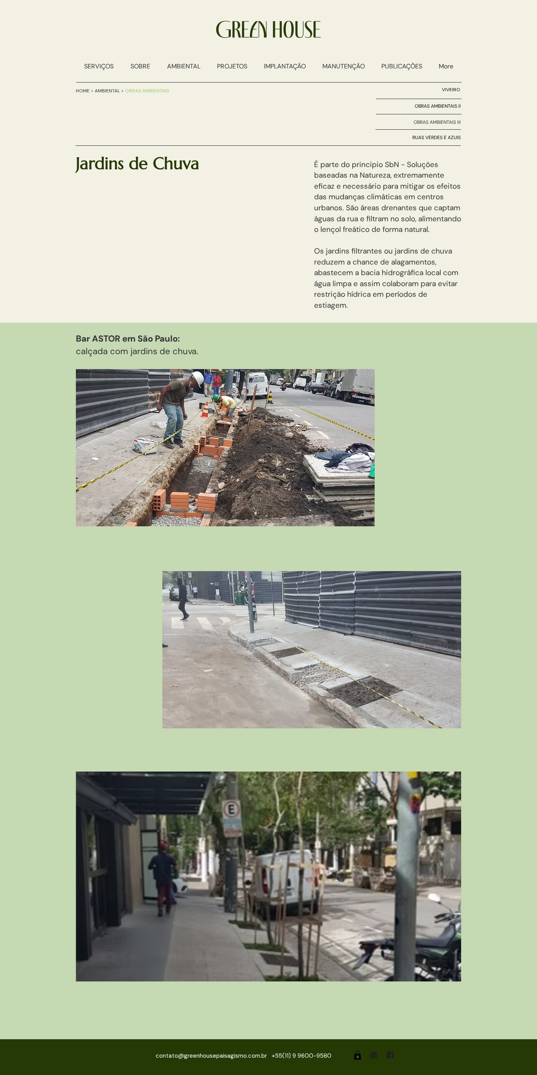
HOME (83, 91)
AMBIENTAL (108, 91)
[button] (183, 66)
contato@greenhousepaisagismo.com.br (211, 1056)
